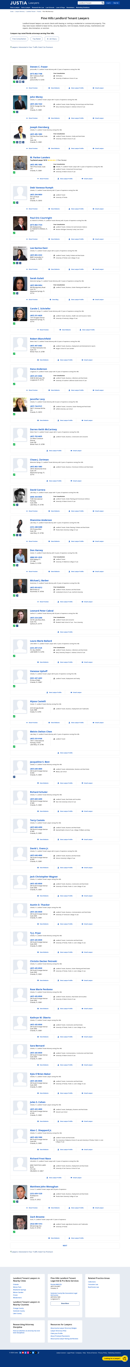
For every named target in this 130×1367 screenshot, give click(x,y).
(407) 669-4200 (36, 799)
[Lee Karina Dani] (20, 253)
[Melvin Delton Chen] (20, 737)
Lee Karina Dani (39, 247)
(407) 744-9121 (36, 406)
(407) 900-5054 (36, 285)
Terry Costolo (37, 820)
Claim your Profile (57, 1333)
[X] (36, 1353)
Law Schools (50, 7)
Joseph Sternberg (39, 127)
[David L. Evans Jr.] (20, 854)
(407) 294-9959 (36, 194)
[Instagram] (28, 1353)
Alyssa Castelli (38, 701)
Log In (109, 3)
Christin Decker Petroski (43, 961)
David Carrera (37, 489)
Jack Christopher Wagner (44, 876)
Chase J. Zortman (39, 459)
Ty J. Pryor (35, 932)
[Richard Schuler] (20, 797)
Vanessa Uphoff (38, 671)
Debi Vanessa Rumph (41, 187)
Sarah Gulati (37, 278)
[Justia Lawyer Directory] (18, 2)
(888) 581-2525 (36, 557)
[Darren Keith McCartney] (20, 435)
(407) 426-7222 (36, 104)
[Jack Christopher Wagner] (20, 882)
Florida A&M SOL (56, 1284)
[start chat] (125, 1358)
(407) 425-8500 (36, 883)
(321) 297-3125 (36, 648)
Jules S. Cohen (37, 1102)
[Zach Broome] (20, 1222)
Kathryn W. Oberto (40, 1017)
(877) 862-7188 (36, 74)
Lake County (17, 1313)
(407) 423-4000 (36, 1109)
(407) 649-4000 (36, 769)
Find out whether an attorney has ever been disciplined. (26, 1332)
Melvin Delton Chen (41, 731)
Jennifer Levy (37, 399)
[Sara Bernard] (20, 1051)
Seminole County (19, 1311)
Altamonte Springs (19, 1290)
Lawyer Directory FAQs (58, 1331)
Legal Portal (70, 1353)
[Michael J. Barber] (20, 586)
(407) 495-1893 (36, 134)
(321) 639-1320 (36, 1193)
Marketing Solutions (82, 7)
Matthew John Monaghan (44, 1186)
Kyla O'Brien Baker (40, 1073)
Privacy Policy (102, 1353)
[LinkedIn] (20, 1353)
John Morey (36, 96)
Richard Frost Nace (40, 1158)
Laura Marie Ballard (41, 640)
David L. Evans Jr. (39, 848)
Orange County (18, 1308)
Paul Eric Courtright (41, 217)
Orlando (16, 1284)
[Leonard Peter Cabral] (20, 616)
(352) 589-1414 (36, 1224)
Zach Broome (37, 1216)
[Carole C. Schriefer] (20, 314)
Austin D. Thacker (40, 904)
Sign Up (116, 3)
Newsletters (70, 7)
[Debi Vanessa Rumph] (20, 193)
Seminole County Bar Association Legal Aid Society (64, 1294)
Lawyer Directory (20, 11)
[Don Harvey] (20, 556)
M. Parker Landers (40, 157)
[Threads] (31, 1353)
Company (79, 1353)
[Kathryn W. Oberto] (20, 1023)
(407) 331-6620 (36, 315)
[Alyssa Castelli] (20, 707)
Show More (65, 1303)
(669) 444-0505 (36, 497)
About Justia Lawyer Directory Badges (64, 1328)
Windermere (17, 1298)
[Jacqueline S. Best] (20, 767)
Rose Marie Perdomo (41, 989)
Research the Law (38, 7)
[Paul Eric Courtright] (20, 223)
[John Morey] (20, 102)
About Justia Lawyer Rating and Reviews (64, 1339)
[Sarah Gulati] (20, 284)
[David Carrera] (20, 495)
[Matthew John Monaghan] (20, 1192)
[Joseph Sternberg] (20, 133)
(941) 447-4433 (36, 678)
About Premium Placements (60, 1336)
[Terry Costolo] (20, 826)
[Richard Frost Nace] (20, 1164)
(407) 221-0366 (36, 376)
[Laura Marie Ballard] (20, 646)
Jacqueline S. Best (40, 761)
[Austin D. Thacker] (20, 910)
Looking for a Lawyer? (112, 1358)
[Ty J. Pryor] (20, 938)
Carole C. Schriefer (40, 308)
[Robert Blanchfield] (20, 344)
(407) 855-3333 (36, 255)
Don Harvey (36, 550)
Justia (11, 11)
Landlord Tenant (30, 11)
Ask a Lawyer (26, 7)
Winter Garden (18, 1292)
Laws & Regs (60, 7)
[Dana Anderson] (20, 374)
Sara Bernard (37, 1045)
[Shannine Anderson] (20, 526)
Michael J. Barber (39, 580)
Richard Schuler (39, 791)
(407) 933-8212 (36, 587)
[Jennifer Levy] (20, 405)
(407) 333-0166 (36, 738)
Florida (39, 11)
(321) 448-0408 (36, 527)
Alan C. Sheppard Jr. (41, 1130)
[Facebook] (25, 1353)
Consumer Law (93, 1284)
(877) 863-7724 (36, 225)
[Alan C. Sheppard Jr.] (20, 1136)
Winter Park (17, 1287)
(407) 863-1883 (36, 466)
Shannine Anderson (41, 520)
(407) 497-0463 (36, 345)
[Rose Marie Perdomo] (20, 995)
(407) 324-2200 (36, 618)
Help (84, 1353)
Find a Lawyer (15, 7)
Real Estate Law (93, 1287)
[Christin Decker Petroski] (20, 967)
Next (65, 1245)
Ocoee (15, 1295)
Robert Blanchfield (40, 338)
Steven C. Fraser (39, 66)
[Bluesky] (33, 1353)
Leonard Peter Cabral (42, 610)
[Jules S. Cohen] (20, 1108)
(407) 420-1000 (36, 1137)
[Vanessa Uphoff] (20, 677)
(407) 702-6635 (36, 436)
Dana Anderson (38, 368)
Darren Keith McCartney (43, 429)
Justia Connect (61, 1353)
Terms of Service (92, 1353)
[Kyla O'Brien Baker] (20, 1079)
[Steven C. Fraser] (20, 72)
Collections (92, 1282)
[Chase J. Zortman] (20, 465)
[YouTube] (23, 1353)
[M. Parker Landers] (20, 163)
